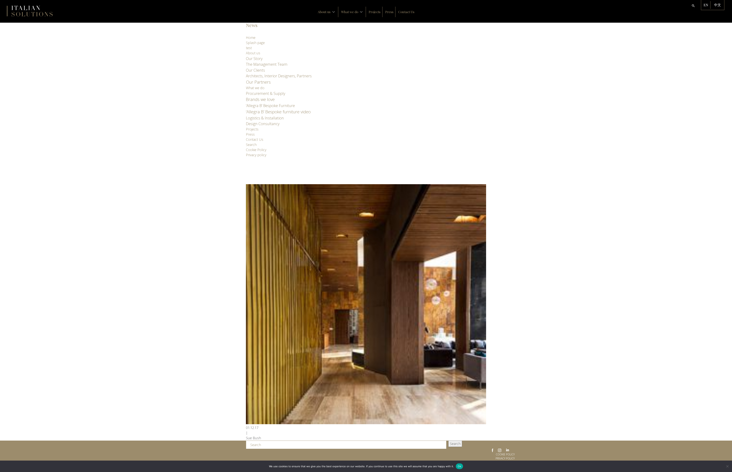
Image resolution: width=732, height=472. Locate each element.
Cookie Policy (256, 149)
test (249, 48)
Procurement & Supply (265, 93)
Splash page (255, 42)
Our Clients (255, 70)
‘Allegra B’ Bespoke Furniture (270, 105)
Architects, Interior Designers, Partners (279, 75)
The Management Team (266, 64)
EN (706, 5)
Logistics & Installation (265, 118)
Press (389, 12)
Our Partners (258, 82)
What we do (349, 12)
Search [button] (455, 443)
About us (324, 12)
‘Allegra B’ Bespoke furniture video (278, 112)
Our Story (254, 58)
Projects (374, 12)
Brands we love (260, 99)
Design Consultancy (262, 123)
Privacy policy (256, 155)
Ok (459, 466)
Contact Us (406, 12)
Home (250, 37)
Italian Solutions (30, 11)
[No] (727, 466)
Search (251, 144)
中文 (717, 5)
